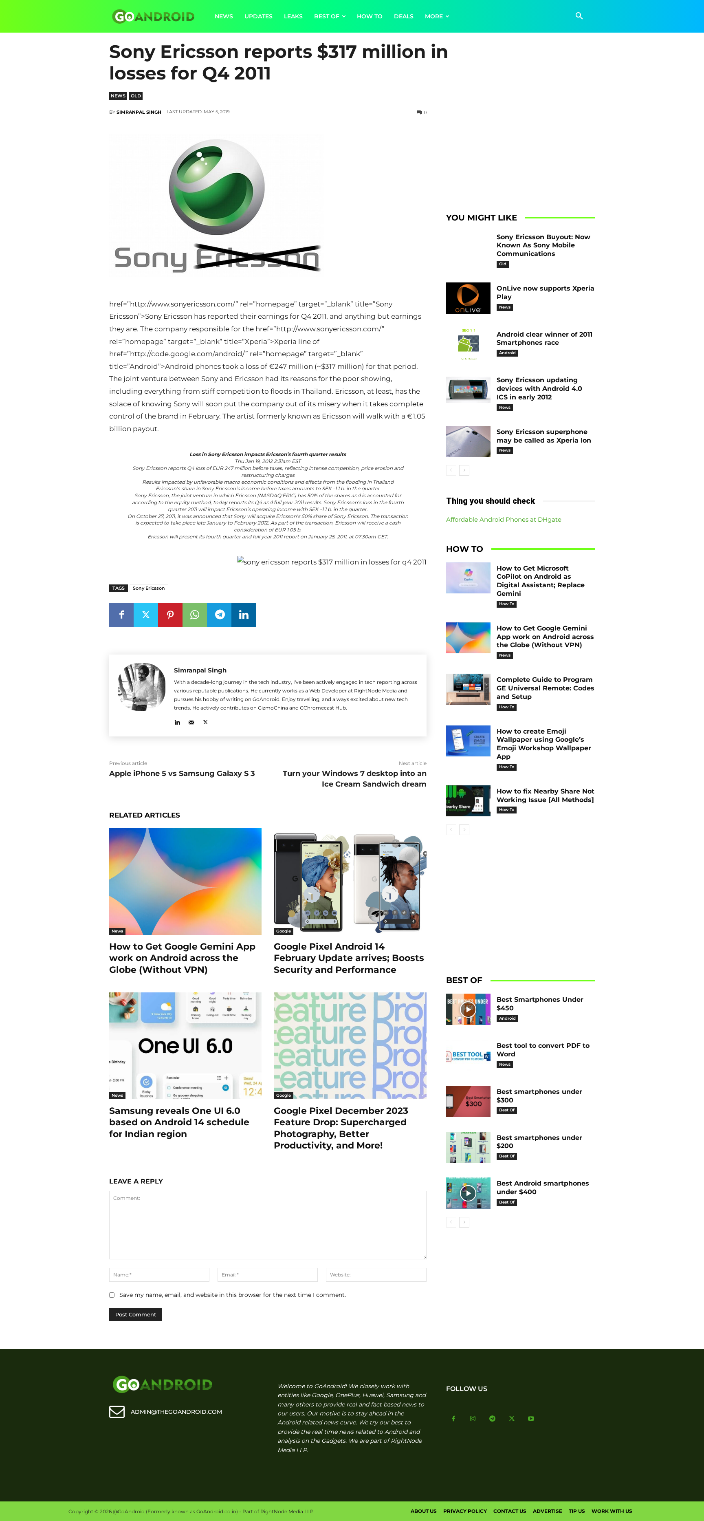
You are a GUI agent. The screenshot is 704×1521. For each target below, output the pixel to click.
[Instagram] (473, 1419)
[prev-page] (451, 470)
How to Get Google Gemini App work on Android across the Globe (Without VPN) (182, 958)
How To (506, 603)
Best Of (507, 1110)
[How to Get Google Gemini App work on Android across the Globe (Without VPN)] (185, 881)
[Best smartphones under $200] (468, 1147)
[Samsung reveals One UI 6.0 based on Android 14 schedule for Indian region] (185, 1045)
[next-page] (464, 470)
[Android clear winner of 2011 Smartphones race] (468, 344)
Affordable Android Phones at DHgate (503, 519)
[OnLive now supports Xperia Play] (468, 298)
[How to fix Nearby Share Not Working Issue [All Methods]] (468, 801)
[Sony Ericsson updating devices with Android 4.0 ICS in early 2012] (468, 390)
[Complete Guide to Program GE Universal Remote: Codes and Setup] (468, 689)
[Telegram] (219, 615)
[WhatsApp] (195, 615)
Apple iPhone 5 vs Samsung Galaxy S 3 (182, 773)
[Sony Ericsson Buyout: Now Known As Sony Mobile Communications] (468, 246)
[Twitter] (146, 615)
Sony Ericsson (149, 588)
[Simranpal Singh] (141, 695)
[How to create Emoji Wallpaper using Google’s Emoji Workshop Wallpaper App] (468, 741)
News (118, 96)
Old (136, 96)
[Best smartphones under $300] (468, 1101)
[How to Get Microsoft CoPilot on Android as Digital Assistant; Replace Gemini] (468, 578)
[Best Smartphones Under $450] (468, 1009)
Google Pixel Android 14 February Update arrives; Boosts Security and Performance (349, 958)
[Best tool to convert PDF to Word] (468, 1055)
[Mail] (191, 721)
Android (507, 352)
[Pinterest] (170, 615)
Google (283, 931)
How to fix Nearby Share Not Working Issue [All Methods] (545, 795)
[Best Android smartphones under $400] (468, 1193)
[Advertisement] (520, 143)
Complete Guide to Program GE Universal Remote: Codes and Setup (545, 688)
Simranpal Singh (139, 112)
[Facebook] (121, 615)
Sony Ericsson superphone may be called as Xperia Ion (544, 436)
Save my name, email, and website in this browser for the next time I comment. (232, 1294)
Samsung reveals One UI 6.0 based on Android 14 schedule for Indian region (179, 1122)
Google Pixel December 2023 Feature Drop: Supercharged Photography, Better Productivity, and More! (341, 1128)
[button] (579, 16)
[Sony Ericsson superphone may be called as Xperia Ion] (468, 441)
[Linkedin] (243, 615)
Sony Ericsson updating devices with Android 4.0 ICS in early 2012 (539, 388)
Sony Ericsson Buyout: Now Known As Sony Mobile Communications (543, 245)
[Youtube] (531, 1419)
